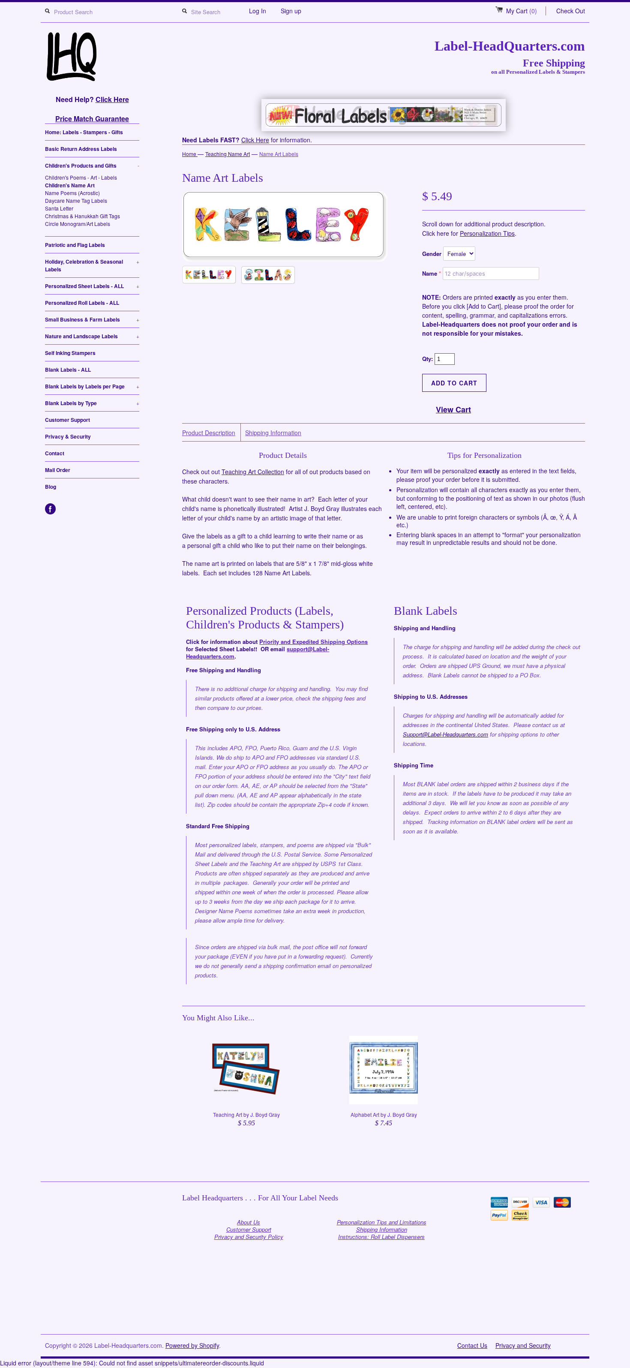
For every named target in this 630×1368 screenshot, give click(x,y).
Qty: (428, 359)
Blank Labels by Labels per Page (92, 386)
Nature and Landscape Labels (92, 336)
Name (429, 273)
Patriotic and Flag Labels (75, 245)
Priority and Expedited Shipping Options (313, 641)
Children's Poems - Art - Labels (81, 177)
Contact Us (472, 1345)
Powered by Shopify (192, 1345)
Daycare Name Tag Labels (76, 200)
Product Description (208, 433)
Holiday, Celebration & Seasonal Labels (92, 265)
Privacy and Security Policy (248, 1237)
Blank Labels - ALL (68, 369)
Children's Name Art (70, 185)
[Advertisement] (315, 1312)
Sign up (291, 10)
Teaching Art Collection (253, 471)
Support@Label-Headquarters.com (445, 734)
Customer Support (67, 420)
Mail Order (57, 470)
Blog (50, 486)
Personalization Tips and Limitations (381, 1222)
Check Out (570, 10)
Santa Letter (59, 208)
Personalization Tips (487, 233)
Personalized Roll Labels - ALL (82, 303)
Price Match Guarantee (92, 118)
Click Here (112, 99)
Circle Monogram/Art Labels (77, 223)
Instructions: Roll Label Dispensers (381, 1237)
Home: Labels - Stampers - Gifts (84, 132)
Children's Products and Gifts (92, 165)
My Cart (521, 10)
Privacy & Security (68, 436)
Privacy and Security (523, 1345)
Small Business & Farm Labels (92, 319)
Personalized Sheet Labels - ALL (92, 286)
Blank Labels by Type (92, 403)
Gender (431, 254)
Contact (54, 453)
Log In (257, 10)
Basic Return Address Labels (81, 149)
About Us (248, 1222)
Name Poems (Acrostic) (72, 192)
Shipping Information (273, 433)
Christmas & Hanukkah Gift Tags (82, 215)
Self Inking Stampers (70, 353)
